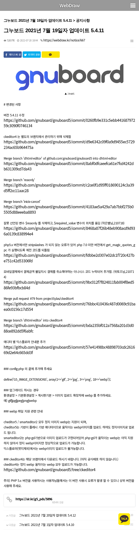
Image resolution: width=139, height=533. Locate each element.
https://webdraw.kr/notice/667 (64, 40)
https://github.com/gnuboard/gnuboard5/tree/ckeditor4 (49, 469)
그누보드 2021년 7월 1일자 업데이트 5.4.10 (46, 524)
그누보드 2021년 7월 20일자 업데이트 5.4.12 (47, 515)
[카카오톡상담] (124, 518)
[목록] (132, 41)
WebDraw (70, 5)
